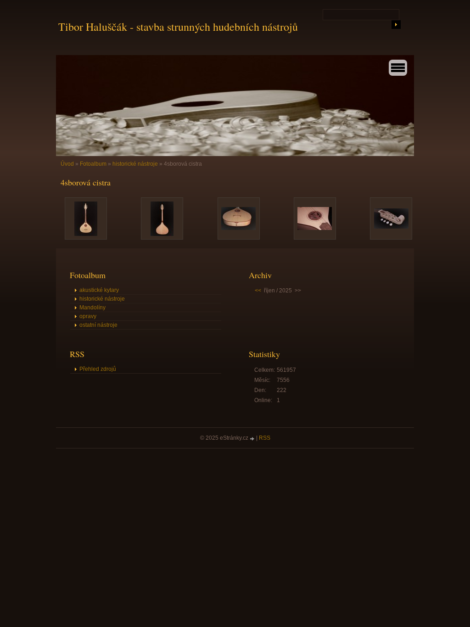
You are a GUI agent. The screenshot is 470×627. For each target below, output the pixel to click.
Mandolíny (92, 307)
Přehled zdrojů (97, 369)
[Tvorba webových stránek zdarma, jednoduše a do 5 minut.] (253, 439)
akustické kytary (99, 290)
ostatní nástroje (98, 325)
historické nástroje (135, 164)
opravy (87, 316)
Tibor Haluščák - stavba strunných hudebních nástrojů (178, 26)
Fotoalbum (93, 164)
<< (258, 290)
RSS (264, 438)
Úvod (67, 164)
